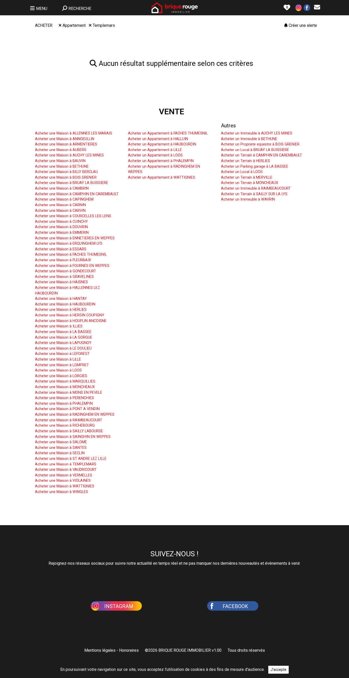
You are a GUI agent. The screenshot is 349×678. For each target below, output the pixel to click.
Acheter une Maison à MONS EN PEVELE (68, 392)
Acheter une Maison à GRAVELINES (64, 277)
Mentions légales (99, 650)
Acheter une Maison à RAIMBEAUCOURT (68, 420)
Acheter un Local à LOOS (242, 172)
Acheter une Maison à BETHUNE (62, 166)
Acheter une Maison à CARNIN (60, 205)
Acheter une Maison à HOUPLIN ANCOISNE (71, 321)
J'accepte (278, 670)
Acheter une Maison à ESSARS (60, 249)
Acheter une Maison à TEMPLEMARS (65, 464)
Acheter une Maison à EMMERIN (62, 232)
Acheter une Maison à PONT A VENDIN (67, 409)
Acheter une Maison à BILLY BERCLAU (66, 172)
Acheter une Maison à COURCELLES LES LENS (73, 216)
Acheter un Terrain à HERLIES (245, 161)
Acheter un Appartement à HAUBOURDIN (162, 144)
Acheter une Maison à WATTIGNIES (64, 486)
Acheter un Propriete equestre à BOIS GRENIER (260, 144)
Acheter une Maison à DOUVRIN (61, 227)
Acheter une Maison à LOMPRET (62, 365)
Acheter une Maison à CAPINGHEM (64, 199)
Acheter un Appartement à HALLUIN (158, 139)
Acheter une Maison (57, 125)
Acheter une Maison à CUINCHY (61, 221)
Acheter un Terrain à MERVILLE (246, 177)
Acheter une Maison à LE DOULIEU (63, 348)
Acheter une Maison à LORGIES (61, 376)
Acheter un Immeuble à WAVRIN (248, 199)
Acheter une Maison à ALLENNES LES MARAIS (73, 133)
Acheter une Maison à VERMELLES (63, 475)
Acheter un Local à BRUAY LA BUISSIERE (255, 150)
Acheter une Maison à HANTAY (61, 299)
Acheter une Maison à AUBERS (60, 150)
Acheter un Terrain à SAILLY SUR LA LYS (254, 194)
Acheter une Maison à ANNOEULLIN (64, 139)
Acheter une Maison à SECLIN (60, 453)
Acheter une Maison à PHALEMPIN (64, 403)
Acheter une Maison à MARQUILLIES (65, 381)
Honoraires (129, 650)
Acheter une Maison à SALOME (61, 442)
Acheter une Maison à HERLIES (61, 309)
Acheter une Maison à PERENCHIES (64, 398)
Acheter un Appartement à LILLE (155, 150)
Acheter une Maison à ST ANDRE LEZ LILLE (71, 459)
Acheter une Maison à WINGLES (61, 492)
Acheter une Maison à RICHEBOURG (65, 425)
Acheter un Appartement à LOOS (155, 155)
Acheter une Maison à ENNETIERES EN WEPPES (75, 238)
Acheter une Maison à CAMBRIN (62, 188)
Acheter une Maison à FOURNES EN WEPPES (72, 266)
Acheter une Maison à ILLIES (59, 326)
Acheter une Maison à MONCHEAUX (65, 387)
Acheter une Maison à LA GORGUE (63, 337)
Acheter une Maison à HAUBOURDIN (65, 304)
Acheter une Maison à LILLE (58, 359)
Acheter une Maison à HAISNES (61, 282)
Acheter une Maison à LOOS (58, 370)
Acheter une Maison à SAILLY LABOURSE (69, 431)
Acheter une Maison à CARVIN (60, 210)
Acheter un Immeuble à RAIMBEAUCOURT (256, 188)
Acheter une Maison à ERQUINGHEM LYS (68, 243)
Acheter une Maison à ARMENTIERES (66, 144)
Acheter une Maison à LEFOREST (62, 354)
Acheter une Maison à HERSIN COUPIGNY (69, 315)
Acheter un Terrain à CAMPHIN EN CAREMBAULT (261, 155)
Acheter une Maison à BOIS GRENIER (66, 177)
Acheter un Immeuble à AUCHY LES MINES (256, 133)
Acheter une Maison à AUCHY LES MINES (69, 155)
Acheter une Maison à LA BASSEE (63, 332)
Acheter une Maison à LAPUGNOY (63, 343)
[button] (299, 7)
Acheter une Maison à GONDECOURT (65, 271)
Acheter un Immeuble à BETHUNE (249, 139)
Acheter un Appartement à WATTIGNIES (161, 177)
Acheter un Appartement (155, 125)
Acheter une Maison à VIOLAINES (63, 480)
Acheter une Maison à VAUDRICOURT (66, 469)
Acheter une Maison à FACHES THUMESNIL (71, 254)
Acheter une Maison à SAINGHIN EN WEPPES (73, 437)
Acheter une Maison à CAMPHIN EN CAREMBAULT (77, 194)
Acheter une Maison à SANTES (61, 448)
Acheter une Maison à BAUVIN (60, 161)
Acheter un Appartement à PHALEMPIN (161, 161)
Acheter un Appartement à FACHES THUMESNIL (168, 133)
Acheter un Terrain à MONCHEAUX (249, 183)
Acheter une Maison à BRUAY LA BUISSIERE (71, 183)
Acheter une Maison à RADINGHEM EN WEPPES (74, 414)
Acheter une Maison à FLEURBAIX (63, 260)
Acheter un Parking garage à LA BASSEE (254, 166)
